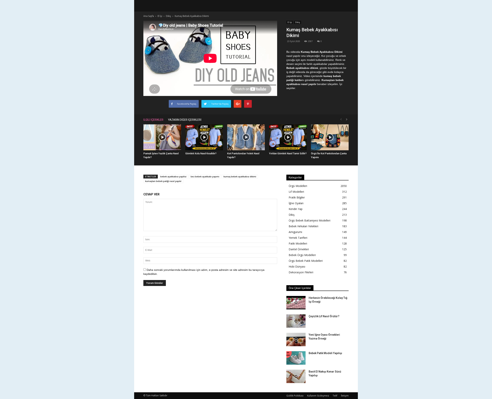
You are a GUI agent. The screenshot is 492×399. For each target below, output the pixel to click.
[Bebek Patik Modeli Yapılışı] (296, 358)
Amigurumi (295, 232)
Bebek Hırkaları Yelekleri (303, 226)
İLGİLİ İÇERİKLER (153, 119)
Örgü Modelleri (298, 186)
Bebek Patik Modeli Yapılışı (325, 353)
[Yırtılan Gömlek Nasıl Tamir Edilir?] (288, 137)
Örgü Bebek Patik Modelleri (306, 261)
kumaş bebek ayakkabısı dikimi (240, 176)
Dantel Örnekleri (299, 249)
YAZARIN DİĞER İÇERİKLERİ (184, 119)
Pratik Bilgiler (297, 197)
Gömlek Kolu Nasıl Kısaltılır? (200, 153)
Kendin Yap (296, 209)
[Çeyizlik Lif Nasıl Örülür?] (296, 321)
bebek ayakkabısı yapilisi (173, 176)
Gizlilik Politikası (294, 395)
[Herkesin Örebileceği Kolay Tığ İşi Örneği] (296, 302)
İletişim (345, 395)
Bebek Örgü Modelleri (302, 255)
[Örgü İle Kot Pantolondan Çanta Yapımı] (330, 137)
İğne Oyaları (296, 203)
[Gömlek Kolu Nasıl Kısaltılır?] (204, 137)
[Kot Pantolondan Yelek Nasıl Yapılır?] (246, 137)
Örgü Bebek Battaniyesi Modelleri (309, 220)
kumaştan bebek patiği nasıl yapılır (163, 181)
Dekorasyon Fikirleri (301, 272)
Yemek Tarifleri (298, 238)
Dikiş (297, 22)
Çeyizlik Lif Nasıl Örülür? (324, 316)
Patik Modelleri (298, 243)
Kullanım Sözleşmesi (318, 395)
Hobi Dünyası (297, 266)
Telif (335, 395)
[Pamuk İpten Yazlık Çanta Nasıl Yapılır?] (162, 137)
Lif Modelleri (296, 191)
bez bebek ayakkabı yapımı (205, 176)
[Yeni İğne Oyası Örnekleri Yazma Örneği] (296, 339)
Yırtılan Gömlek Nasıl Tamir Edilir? (288, 153)
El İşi (290, 22)
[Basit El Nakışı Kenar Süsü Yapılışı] (296, 376)
